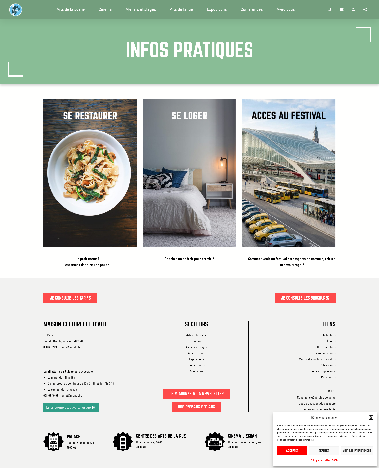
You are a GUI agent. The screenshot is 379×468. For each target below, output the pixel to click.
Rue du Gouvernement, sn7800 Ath (244, 444)
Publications (328, 365)
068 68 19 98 (50, 395)
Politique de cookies (320, 460)
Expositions (196, 359)
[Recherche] (330, 9)
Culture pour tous (325, 347)
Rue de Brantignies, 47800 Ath (80, 445)
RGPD (335, 460)
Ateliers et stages (196, 347)
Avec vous (196, 371)
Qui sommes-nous (324, 353)
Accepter (292, 450)
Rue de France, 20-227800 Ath (149, 444)
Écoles (331, 341)
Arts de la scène (196, 335)
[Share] (365, 9)
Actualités (329, 335)
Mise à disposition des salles (317, 359)
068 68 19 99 (50, 347)
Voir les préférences (357, 450)
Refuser (324, 450)
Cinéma (196, 341)
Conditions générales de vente (316, 397)
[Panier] (341, 9)
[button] (371, 418)
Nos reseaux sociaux (196, 407)
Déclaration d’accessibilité (318, 409)
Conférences (197, 365)
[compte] (353, 9)
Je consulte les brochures (305, 298)
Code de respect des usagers (317, 403)
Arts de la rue (196, 353)
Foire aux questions (323, 371)
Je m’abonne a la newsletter (196, 394)
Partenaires (328, 377)
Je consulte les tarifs (70, 298)
